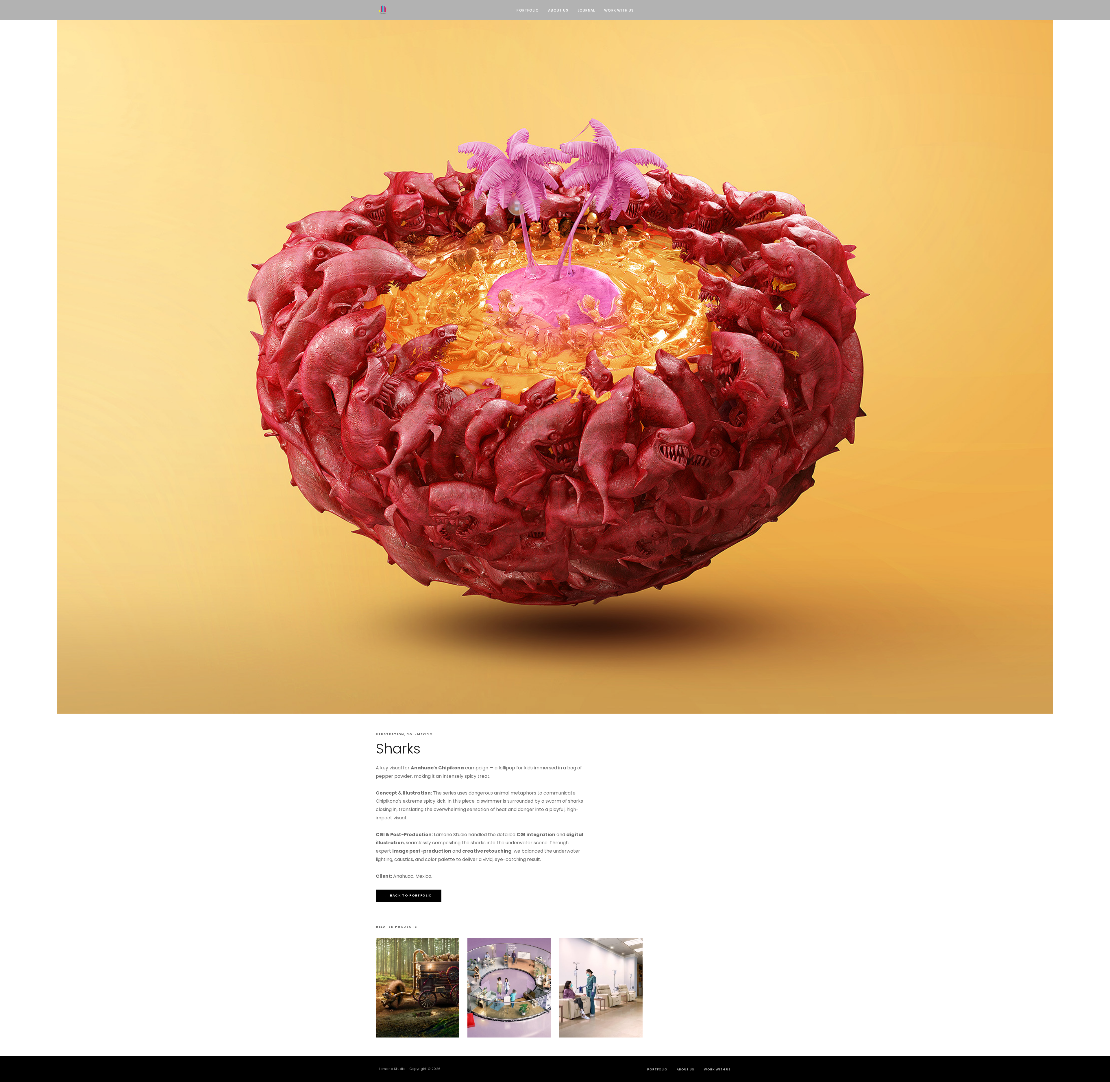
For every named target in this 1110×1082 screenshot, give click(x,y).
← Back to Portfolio (408, 895)
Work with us (619, 10)
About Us (558, 10)
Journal (586, 10)
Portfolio (528, 10)
